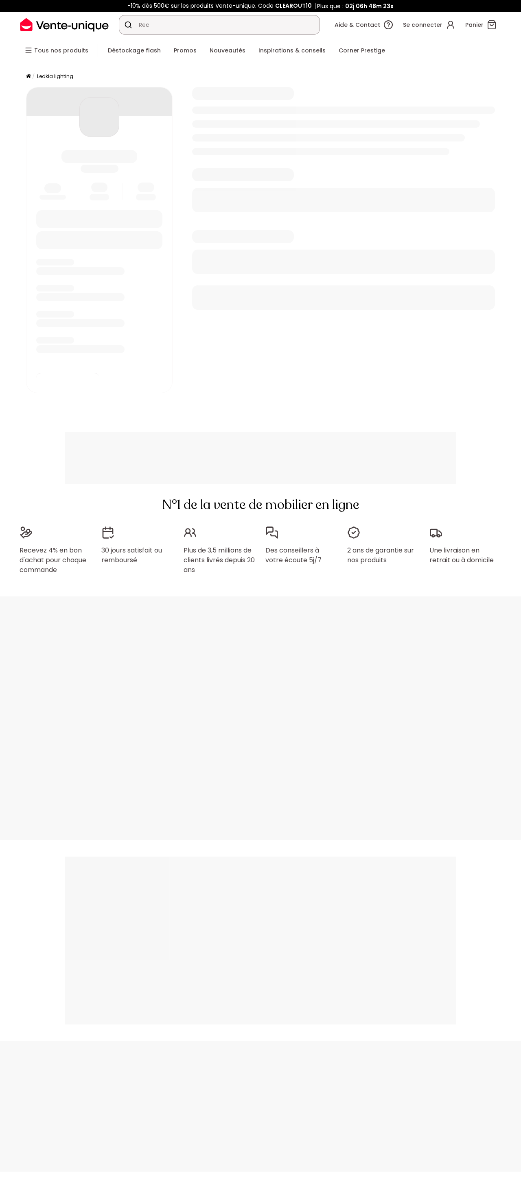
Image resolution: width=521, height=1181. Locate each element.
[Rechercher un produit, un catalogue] (128, 25)
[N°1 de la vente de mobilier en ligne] (64, 24)
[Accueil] (28, 76)
